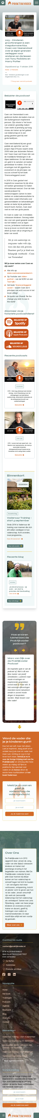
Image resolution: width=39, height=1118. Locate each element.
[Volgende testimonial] (23, 650)
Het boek (6, 994)
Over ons (6, 1018)
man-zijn (19, 438)
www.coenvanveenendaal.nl (19, 273)
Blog (4, 1014)
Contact (5, 1022)
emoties (12, 582)
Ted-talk (11, 282)
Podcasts (6, 1002)
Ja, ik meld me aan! (19, 814)
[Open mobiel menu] (3, 1115)
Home (4, 990)
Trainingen (7, 998)
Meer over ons (13, 925)
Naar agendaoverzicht (14, 1061)
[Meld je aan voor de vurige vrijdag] (2, 3)
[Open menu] (36, 2)
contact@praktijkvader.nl (13, 946)
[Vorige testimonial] (15, 650)
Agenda (5, 1006)
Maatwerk (6, 1010)
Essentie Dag (12, 513)
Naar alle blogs (13, 601)
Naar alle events (13, 546)
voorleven (19, 386)
